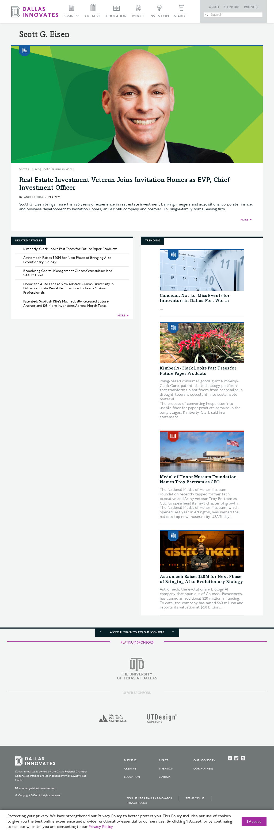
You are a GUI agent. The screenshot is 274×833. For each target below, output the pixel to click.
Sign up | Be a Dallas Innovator (149, 798)
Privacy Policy (137, 803)
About (214, 7)
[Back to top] (253, 799)
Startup (181, 16)
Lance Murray (33, 197)
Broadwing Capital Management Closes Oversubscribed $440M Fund (67, 273)
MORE (244, 219)
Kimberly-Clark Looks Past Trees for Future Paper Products (70, 249)
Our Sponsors (204, 760)
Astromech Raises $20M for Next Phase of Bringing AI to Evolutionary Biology (67, 260)
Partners (251, 7)
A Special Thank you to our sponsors (137, 632)
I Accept (254, 821)
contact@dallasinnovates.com (37, 788)
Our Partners (203, 768)
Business (71, 16)
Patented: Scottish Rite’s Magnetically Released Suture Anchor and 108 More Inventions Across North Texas (66, 303)
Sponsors (231, 7)
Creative (93, 16)
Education (116, 16)
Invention (159, 16)
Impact (138, 16)
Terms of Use (195, 798)
